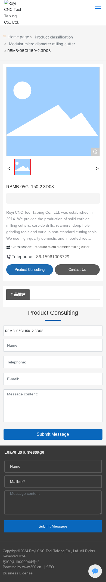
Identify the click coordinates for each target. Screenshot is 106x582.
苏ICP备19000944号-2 (21, 562)
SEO (50, 567)
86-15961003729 (52, 257)
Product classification (54, 37)
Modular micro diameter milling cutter (42, 43)
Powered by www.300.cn (22, 567)
